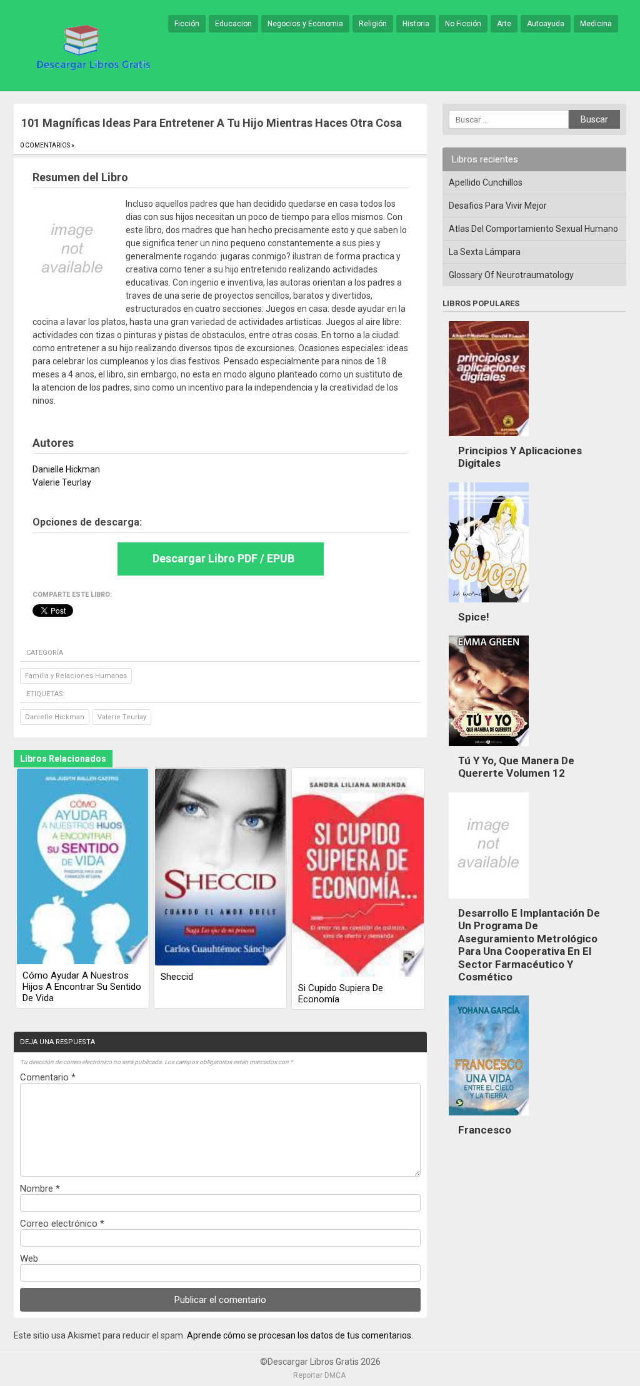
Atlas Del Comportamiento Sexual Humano (533, 229)
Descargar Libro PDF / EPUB (223, 558)
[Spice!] (489, 606)
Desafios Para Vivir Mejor (498, 206)
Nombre (40, 1188)
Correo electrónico (62, 1223)
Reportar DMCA (319, 1375)
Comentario (48, 1077)
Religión (373, 23)
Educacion (233, 23)
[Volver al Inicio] (91, 46)
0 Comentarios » (47, 145)
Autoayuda (545, 23)
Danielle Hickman (54, 717)
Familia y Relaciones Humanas (76, 676)
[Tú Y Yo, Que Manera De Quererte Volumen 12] (489, 749)
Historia (415, 23)
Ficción (186, 23)
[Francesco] (489, 1119)
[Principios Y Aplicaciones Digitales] (489, 439)
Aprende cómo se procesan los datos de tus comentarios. (300, 1335)
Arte (504, 23)
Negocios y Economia (305, 23)
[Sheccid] (220, 868)
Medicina (596, 23)
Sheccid (177, 976)
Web (29, 1258)
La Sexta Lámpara (485, 252)
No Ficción (463, 23)
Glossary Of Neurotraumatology (511, 275)
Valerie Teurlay (122, 717)
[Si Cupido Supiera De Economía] (358, 873)
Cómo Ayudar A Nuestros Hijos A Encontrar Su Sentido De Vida (81, 987)
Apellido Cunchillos (485, 182)
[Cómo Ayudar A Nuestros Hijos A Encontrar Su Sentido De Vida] (82, 867)
